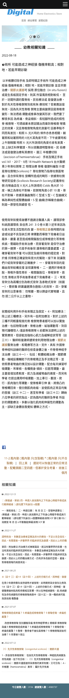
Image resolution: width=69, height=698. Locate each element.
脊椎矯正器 (43, 229)
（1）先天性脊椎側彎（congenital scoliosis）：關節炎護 (30, 649)
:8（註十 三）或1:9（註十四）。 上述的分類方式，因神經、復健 (34, 576)
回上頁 (23, 463)
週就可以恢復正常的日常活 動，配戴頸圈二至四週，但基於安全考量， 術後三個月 (35, 468)
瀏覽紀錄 (43, 20)
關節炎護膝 (17, 90)
